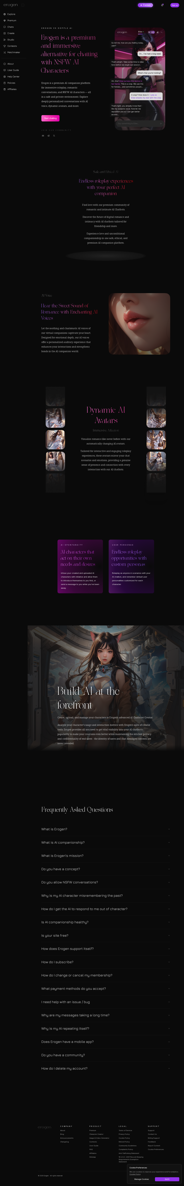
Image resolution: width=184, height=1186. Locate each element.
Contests (93, 1142)
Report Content (154, 1146)
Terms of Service (125, 1130)
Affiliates (92, 1153)
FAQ (91, 1149)
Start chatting (50, 118)
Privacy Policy (124, 1134)
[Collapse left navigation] (22, 5)
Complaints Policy (126, 1149)
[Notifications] (162, 5)
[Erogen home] (11, 5)
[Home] (45, 1128)
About (62, 1130)
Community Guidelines (128, 1146)
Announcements (66, 1138)
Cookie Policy (124, 1138)
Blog (62, 1134)
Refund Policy (124, 1142)
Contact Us (152, 1134)
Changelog (64, 1142)
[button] (105, 829)
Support (151, 1130)
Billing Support (154, 1138)
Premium (147, 5)
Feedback (152, 1142)
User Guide (93, 1146)
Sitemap (92, 1157)
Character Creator (96, 1134)
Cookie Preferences (156, 1149)
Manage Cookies (141, 1179)
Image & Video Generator (99, 1138)
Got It (167, 1179)
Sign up (175, 5)
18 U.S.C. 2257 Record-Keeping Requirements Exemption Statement (131, 1159)
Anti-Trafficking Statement (129, 1153)
